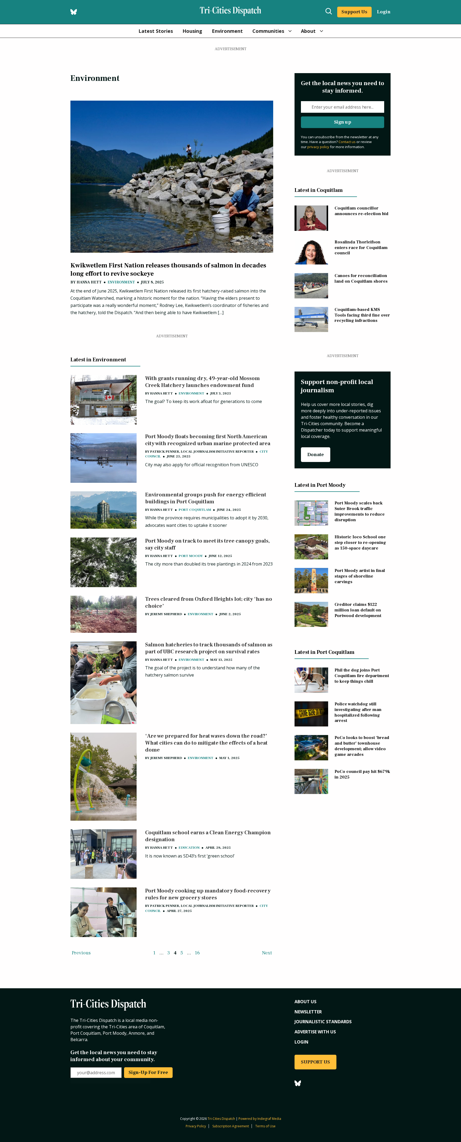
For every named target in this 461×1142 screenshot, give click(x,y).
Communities (268, 31)
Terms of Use (265, 1126)
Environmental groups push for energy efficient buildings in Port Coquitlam (205, 498)
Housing (192, 31)
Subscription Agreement (230, 1126)
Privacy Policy (196, 1126)
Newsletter (308, 1012)
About (308, 31)
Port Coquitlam (195, 510)
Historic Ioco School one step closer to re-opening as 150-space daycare (360, 542)
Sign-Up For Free (148, 1072)
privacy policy (318, 146)
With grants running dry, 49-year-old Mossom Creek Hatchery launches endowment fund (202, 382)
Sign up (342, 122)
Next (267, 953)
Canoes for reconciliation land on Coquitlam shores (361, 278)
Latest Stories (155, 31)
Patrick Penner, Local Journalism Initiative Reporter (202, 451)
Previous (81, 953)
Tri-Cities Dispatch (221, 1118)
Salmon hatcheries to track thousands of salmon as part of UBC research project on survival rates (208, 648)
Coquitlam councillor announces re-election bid (361, 211)
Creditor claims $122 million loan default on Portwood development (358, 610)
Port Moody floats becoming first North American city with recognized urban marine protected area (207, 440)
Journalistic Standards (323, 1022)
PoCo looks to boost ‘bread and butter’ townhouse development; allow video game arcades (362, 746)
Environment (227, 31)
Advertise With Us (315, 1032)
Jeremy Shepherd (166, 614)
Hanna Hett (89, 282)
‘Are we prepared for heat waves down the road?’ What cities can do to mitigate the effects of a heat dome (206, 743)
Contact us (347, 141)
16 (197, 953)
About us (305, 1002)
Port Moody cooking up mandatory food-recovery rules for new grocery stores (208, 894)
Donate (315, 455)
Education (189, 847)
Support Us (354, 12)
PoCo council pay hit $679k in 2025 (362, 774)
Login (384, 12)
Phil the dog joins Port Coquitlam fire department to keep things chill (362, 675)
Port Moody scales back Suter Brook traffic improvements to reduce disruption (360, 511)
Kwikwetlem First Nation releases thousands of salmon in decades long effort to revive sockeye (168, 269)
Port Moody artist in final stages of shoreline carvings (360, 576)
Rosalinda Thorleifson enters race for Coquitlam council (361, 247)
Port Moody (191, 556)
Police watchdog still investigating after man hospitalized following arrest (358, 712)
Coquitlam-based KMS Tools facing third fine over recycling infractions (362, 315)
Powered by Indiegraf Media (260, 1118)
